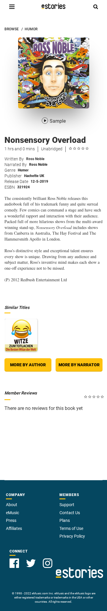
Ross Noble (35, 159)
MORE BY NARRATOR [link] (79, 364)
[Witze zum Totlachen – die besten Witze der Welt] (21, 335)
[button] (11, 6)
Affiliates (14, 528)
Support (66, 504)
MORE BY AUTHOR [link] (28, 364)
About (11, 504)
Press (11, 520)
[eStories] (53, 6)
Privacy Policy (72, 536)
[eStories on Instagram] (47, 563)
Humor (23, 170)
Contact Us (69, 512)
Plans (64, 520)
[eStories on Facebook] (14, 563)
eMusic (12, 512)
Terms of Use (71, 528)
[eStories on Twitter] (31, 563)
